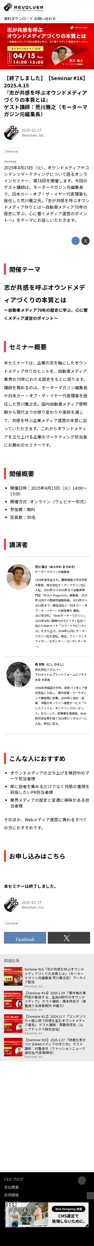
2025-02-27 (32, 130)
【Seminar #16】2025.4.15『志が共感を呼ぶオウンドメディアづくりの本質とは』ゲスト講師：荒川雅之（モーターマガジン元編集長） (46, 96)
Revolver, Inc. (33, 135)
